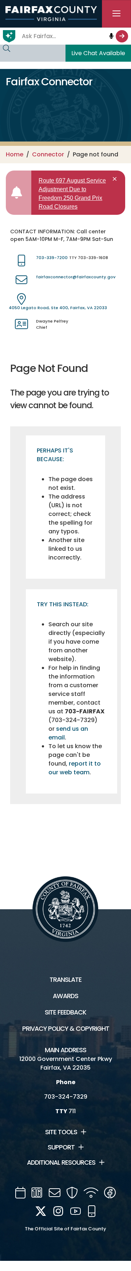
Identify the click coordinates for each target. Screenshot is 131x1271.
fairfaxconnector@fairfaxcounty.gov (75, 277)
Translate (65, 979)
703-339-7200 (52, 258)
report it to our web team (74, 767)
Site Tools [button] (61, 1132)
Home (14, 154)
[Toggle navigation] (116, 14)
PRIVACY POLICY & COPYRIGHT (65, 1028)
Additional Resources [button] (61, 1162)
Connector (48, 154)
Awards (65, 996)
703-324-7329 (65, 1096)
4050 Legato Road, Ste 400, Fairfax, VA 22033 (58, 308)
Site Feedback (65, 1012)
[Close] (116, 179)
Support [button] (61, 1147)
